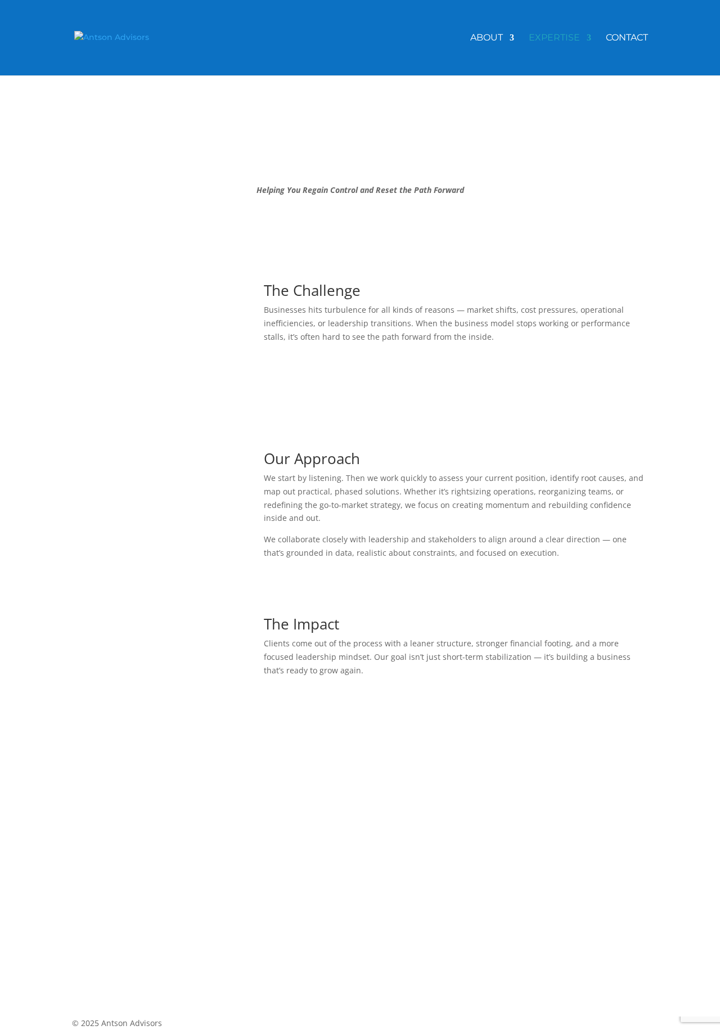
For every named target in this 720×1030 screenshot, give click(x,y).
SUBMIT (106, 959)
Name (83, 857)
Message (88, 938)
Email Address (99, 879)
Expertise (554, 38)
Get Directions (386, 890)
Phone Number (100, 900)
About (486, 38)
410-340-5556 (398, 912)
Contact (627, 38)
